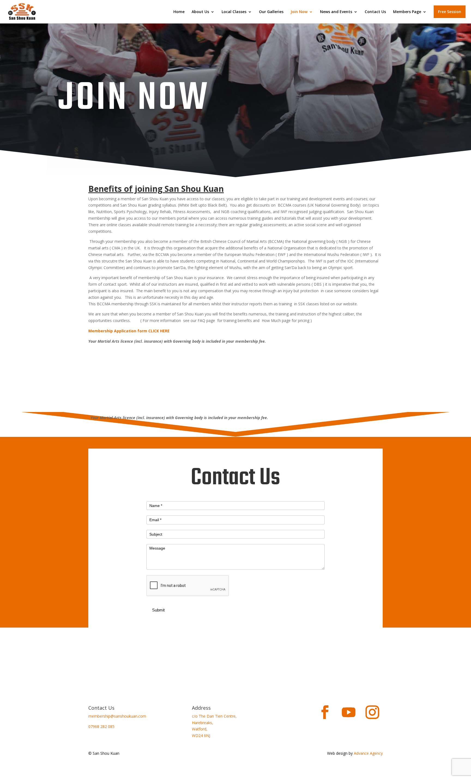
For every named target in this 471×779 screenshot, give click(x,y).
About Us (200, 12)
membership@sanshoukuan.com (117, 716)
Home (179, 12)
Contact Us (375, 12)
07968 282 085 (101, 726)
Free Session (449, 11)
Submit (158, 610)
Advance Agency (368, 753)
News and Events (336, 12)
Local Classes (234, 12)
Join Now (299, 12)
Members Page (407, 12)
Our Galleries (271, 12)
